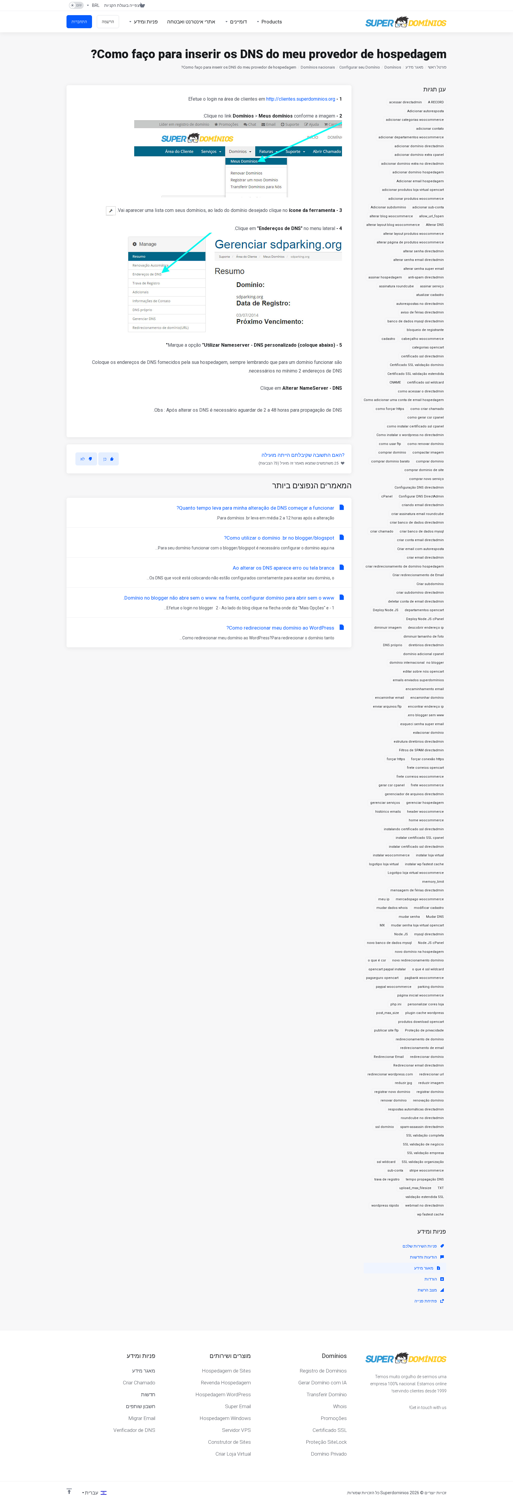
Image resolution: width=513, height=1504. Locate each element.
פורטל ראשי (437, 67)
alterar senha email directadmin (418, 260)
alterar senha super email (423, 269)
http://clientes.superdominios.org (300, 99)
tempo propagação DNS (425, 1179)
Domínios (392, 67)
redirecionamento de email (422, 1048)
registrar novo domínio (392, 1092)
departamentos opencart (424, 610)
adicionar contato (430, 129)
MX (382, 925)
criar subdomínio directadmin (420, 593)
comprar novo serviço (426, 479)
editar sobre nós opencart (423, 671)
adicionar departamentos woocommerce (411, 137)
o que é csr (377, 960)
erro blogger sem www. (425, 715)
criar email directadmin (425, 558)
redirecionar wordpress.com (390, 1074)
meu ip (384, 899)
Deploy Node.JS (385, 610)
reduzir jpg (403, 1083)
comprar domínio (392, 452)
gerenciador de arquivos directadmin (414, 794)
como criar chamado (427, 409)
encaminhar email (389, 698)
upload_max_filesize (415, 1188)
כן (105, 459)
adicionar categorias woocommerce (415, 120)
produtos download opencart (421, 1022)
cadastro (388, 339)
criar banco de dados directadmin (417, 522)
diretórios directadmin (426, 645)
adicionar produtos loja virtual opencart (413, 190)
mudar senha (409, 917)
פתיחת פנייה (426, 1301)
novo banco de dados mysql (389, 943)
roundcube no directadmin (422, 1118)
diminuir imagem (388, 628)
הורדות (431, 1279)
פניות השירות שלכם (420, 1246)
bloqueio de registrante (425, 330)
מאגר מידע (414, 67)
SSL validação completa (425, 1135)
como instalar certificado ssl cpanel (415, 426)
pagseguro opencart (382, 978)
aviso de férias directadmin (422, 312)
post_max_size (387, 1013)
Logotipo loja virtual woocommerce (416, 873)
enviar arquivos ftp (387, 707)
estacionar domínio (428, 733)
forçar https (396, 759)
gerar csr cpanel (392, 785)
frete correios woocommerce (420, 777)
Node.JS (401, 934)
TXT (441, 1188)
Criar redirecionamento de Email (418, 575)
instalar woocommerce (391, 855)
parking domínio (431, 987)
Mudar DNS (435, 917)
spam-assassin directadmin (422, 1127)
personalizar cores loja (426, 1004)
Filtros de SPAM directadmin (421, 750)
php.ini (395, 1004)
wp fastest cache (430, 1214)
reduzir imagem (431, 1083)
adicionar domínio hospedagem (418, 172)
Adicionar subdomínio (388, 207)
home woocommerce (426, 820)
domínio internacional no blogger (417, 663)
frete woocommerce (427, 785)
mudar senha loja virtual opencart (417, 925)
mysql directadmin (429, 934)
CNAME (395, 382)
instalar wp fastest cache (424, 864)
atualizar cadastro (430, 295)
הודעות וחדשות (424, 1257)
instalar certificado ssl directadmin (416, 847)
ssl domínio (384, 1127)
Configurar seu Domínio (359, 67)
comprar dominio (430, 461)
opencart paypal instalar (387, 969)
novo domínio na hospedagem (419, 952)
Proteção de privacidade (424, 1030)
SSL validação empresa (425, 1153)
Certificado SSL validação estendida (415, 374)
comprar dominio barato (390, 461)
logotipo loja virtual (384, 864)
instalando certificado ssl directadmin (414, 829)
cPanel (386, 496)
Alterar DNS (435, 225)
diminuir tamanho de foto (423, 636)
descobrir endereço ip (426, 628)
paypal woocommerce (393, 987)
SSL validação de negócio (423, 1144)
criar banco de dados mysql (422, 531)
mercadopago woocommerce (420, 899)
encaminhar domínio (427, 698)
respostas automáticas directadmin (416, 1109)
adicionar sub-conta (428, 207)
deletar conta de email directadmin (416, 601)
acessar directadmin (405, 102)
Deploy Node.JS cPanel (425, 619)
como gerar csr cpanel (425, 417)
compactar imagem (428, 452)
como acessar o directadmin (421, 391)
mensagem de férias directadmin (417, 890)
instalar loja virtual (430, 855)
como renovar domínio (425, 444)
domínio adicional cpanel (423, 654)
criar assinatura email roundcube (417, 514)
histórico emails (388, 812)
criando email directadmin (423, 505)
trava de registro (387, 1179)
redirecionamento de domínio (420, 1039)
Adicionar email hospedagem (420, 181)
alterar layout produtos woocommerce (413, 234)
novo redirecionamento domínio (418, 960)
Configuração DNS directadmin (419, 487)
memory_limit (433, 882)
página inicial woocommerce (420, 995)
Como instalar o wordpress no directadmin (410, 435)
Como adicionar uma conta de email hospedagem (404, 400)
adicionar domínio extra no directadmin (412, 164)
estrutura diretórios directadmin (419, 742)
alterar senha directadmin (423, 251)
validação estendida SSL (425, 1197)
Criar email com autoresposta (420, 549)
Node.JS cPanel (431, 943)
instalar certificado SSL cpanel (420, 838)
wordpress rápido (385, 1205)
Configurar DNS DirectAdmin (421, 496)
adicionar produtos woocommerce (416, 199)
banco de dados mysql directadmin (415, 321)
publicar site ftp (386, 1030)
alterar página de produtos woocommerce (410, 242)
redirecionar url (431, 1074)
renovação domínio (428, 1100)
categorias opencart (428, 347)
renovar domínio (394, 1100)
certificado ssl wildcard (425, 382)
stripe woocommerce (426, 1170)
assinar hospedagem (385, 277)
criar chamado (381, 531)
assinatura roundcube (396, 286)
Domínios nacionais (318, 67)
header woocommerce (425, 812)
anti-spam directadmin (426, 277)
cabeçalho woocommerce (422, 339)
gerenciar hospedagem (425, 803)
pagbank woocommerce (424, 978)
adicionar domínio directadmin (419, 146)
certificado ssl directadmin (422, 356)
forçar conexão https (427, 759)
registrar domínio (430, 1092)
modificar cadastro (429, 908)
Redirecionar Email (389, 1057)
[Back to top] (69, 1491)
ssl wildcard (386, 1162)
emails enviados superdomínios (418, 680)
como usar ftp (390, 444)
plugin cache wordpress (424, 1013)
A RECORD (436, 102)
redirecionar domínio (427, 1057)
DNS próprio (392, 645)
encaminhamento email (425, 689)
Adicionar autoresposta (425, 111)
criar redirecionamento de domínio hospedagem (404, 566)
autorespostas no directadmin (420, 304)
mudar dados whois (392, 908)
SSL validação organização (423, 1162)
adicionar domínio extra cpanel (419, 155)
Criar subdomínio (430, 584)
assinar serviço (432, 286)
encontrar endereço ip (426, 707)
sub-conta (395, 1170)
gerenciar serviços (385, 803)
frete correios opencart (425, 768)
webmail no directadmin (424, 1205)
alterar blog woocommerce (391, 216)
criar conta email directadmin (420, 540)
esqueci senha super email (422, 724)
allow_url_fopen (431, 216)
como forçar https (390, 409)
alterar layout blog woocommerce (393, 225)
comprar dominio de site (424, 470)
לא (82, 459)
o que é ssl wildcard (428, 969)
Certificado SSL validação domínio (417, 365)
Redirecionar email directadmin (418, 1065)
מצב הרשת (428, 1290)
